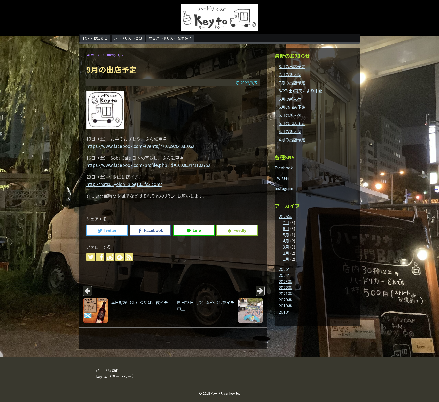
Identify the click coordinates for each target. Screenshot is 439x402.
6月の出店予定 (292, 107)
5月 (286, 234)
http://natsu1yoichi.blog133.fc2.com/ (124, 184)
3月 (286, 247)
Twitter (282, 178)
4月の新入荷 (290, 131)
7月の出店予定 (292, 83)
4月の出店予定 (292, 139)
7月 (286, 222)
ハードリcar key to (225, 393)
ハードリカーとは (128, 38)
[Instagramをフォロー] (110, 257)
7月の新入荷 (290, 74)
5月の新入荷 (290, 115)
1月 (286, 259)
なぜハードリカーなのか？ (170, 38)
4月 (286, 241)
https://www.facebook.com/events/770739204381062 (140, 146)
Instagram (284, 188)
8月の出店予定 (292, 66)
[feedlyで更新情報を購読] (119, 257)
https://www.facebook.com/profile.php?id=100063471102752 (148, 165)
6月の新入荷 (290, 99)
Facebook (284, 168)
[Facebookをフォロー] (100, 257)
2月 (286, 253)
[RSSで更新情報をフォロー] (129, 257)
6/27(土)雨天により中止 (301, 91)
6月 (286, 228)
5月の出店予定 (292, 123)
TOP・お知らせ (94, 38)
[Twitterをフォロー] (90, 257)
